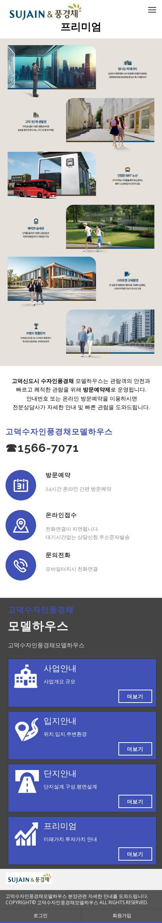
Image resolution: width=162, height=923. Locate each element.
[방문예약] (21, 485)
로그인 (40, 915)
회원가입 (121, 915)
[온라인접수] (21, 525)
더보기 (135, 696)
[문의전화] (21, 565)
